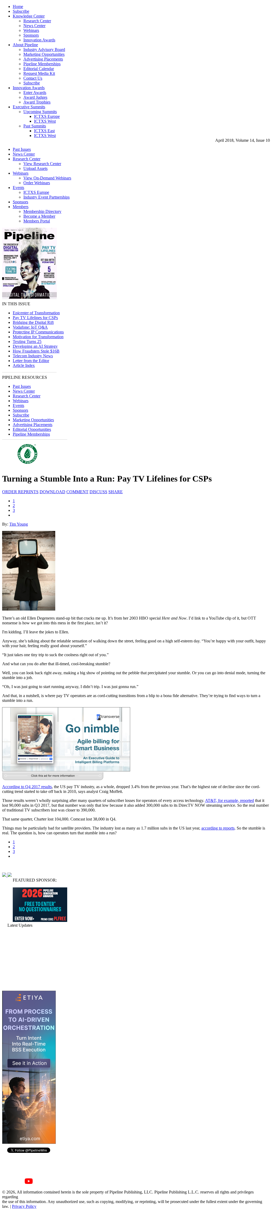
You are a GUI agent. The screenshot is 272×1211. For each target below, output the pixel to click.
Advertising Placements (43, 59)
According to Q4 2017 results (27, 786)
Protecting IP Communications (38, 332)
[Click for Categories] (40, 920)
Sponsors (31, 35)
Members (20, 206)
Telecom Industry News (33, 356)
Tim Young (18, 524)
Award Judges (35, 97)
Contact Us (32, 78)
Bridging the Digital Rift (33, 322)
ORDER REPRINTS (20, 491)
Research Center (37, 21)
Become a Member (39, 216)
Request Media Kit (39, 73)
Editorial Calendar (38, 68)
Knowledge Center (29, 16)
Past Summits (34, 126)
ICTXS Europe (47, 116)
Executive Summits (29, 107)
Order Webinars (36, 183)
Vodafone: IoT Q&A (30, 327)
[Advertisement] (28, 959)
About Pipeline (25, 44)
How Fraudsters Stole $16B (36, 351)
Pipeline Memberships (42, 64)
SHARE (115, 491)
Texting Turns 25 (27, 341)
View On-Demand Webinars (47, 178)
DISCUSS (98, 491)
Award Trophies (36, 102)
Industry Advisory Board (44, 49)
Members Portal (36, 221)
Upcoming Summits (40, 111)
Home (18, 6)
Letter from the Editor (31, 360)
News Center (34, 25)
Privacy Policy (24, 1206)
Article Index (24, 365)
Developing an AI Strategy (35, 346)
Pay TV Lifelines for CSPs (35, 317)
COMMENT (77, 491)
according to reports (218, 828)
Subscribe (21, 11)
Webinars (31, 30)
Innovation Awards (39, 40)
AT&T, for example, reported (229, 800)
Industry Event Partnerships (46, 197)
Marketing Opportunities (44, 54)
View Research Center (42, 163)
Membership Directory (42, 211)
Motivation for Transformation (38, 336)
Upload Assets (35, 168)
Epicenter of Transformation (36, 313)
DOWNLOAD (52, 491)
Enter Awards (34, 92)
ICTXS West (45, 121)
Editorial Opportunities (32, 429)
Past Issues (22, 149)
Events (18, 187)
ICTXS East (44, 130)
